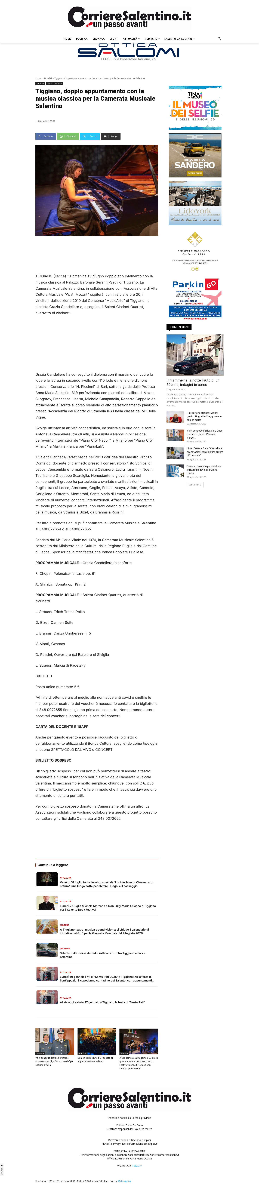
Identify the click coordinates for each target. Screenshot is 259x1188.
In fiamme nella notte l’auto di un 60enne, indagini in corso (192, 382)
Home (38, 78)
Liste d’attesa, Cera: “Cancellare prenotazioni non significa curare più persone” (205, 452)
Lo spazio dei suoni (54, 83)
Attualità (48, 78)
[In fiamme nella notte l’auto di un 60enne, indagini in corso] (195, 355)
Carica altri (194, 484)
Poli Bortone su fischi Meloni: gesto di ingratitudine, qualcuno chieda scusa (204, 416)
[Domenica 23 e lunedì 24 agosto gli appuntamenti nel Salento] (97, 1041)
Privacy (2, 1171)
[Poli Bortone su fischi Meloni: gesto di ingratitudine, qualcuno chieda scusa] (175, 417)
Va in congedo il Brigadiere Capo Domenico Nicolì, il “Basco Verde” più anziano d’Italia (54, 1061)
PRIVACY (137, 1166)
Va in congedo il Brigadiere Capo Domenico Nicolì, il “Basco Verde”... (205, 434)
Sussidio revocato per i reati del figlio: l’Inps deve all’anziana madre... (204, 470)
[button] (219, 39)
